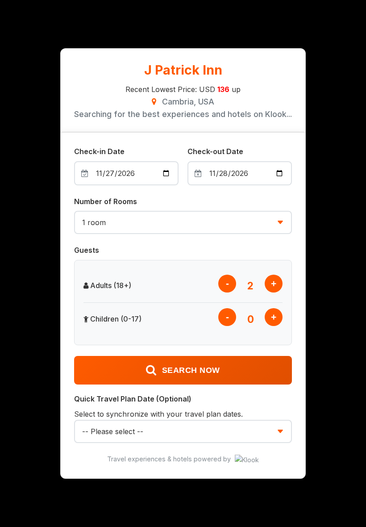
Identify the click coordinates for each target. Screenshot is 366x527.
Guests (86, 250)
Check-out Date (215, 151)
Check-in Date (99, 151)
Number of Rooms (105, 201)
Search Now (191, 370)
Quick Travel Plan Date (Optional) (132, 398)
